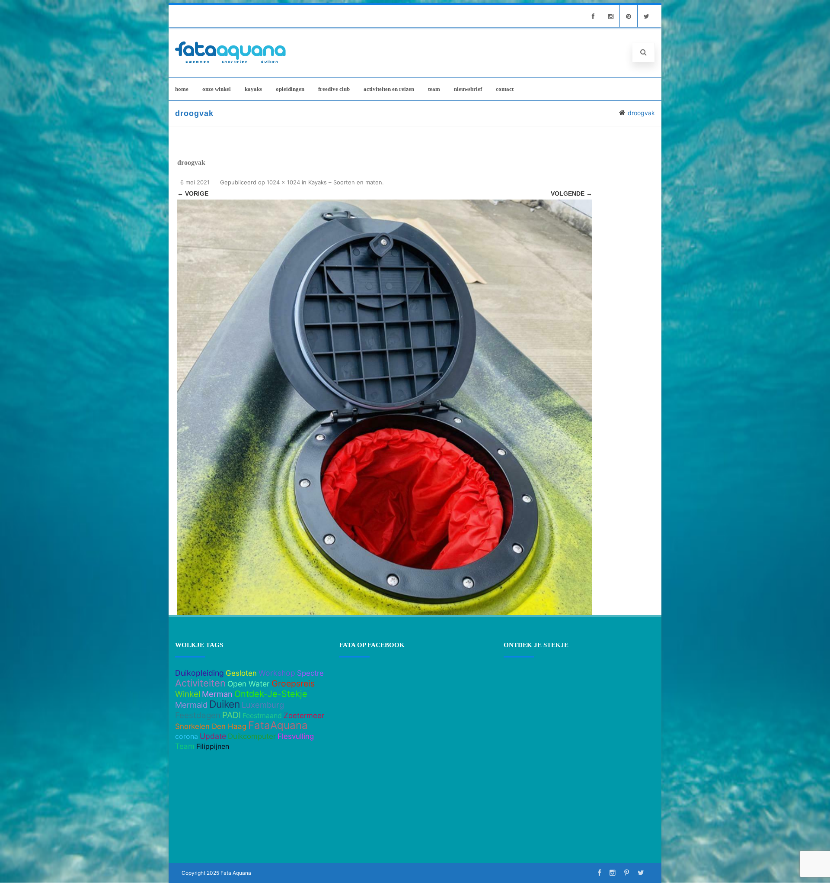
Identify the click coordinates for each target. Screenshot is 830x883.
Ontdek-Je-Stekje (270, 694)
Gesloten (241, 673)
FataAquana (278, 725)
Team (434, 89)
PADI (231, 715)
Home (181, 89)
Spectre (310, 673)
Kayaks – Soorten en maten (345, 182)
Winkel (187, 694)
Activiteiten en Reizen (389, 89)
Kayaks (253, 89)
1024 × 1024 (283, 182)
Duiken (224, 704)
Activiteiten (200, 683)
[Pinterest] (628, 16)
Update (213, 736)
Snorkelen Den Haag (210, 726)
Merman (217, 694)
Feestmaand (262, 715)
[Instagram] (610, 16)
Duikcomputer (252, 736)
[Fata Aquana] (230, 64)
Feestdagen (197, 715)
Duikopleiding (199, 672)
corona (186, 736)
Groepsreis (293, 683)
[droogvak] (384, 407)
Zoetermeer (304, 715)
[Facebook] (593, 16)
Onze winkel (216, 89)
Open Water (248, 683)
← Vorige (192, 193)
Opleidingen (290, 89)
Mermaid (191, 704)
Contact (505, 89)
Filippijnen (212, 746)
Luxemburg (263, 704)
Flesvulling (296, 736)
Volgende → (571, 193)
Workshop (277, 672)
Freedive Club (334, 89)
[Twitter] (646, 16)
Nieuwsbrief (468, 89)
